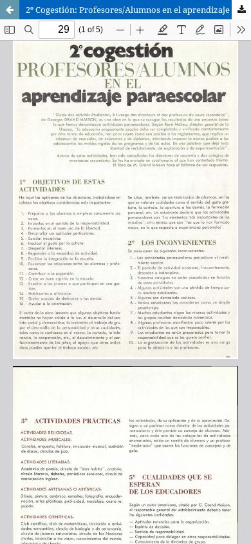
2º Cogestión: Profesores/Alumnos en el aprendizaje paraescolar (138, 9)
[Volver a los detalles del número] (9, 9)
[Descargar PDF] (241, 9)
